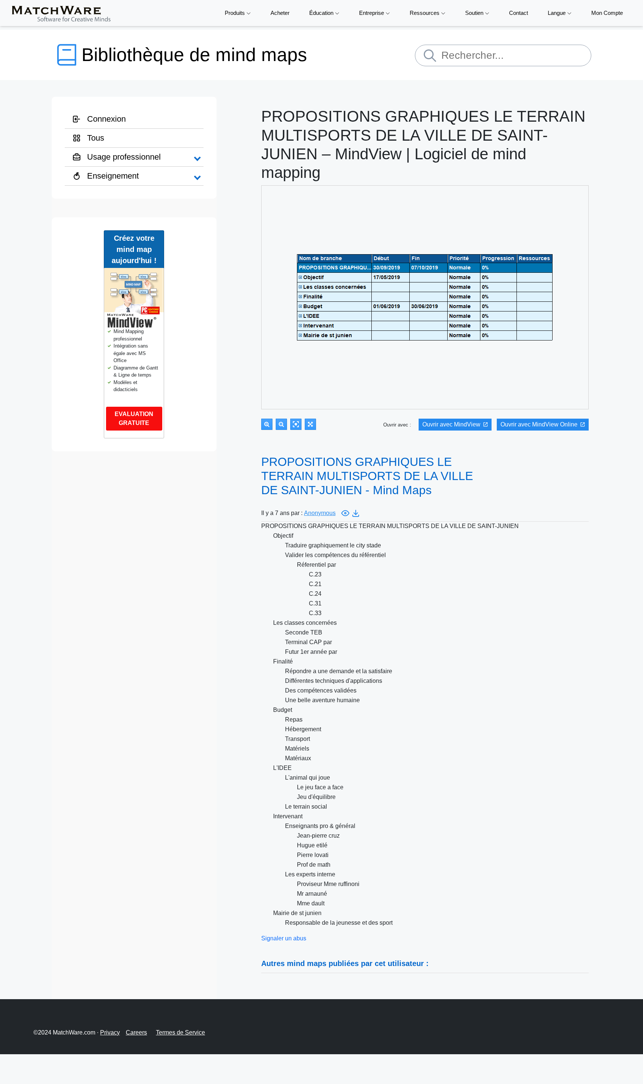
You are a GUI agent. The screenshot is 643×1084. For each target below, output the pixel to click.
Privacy (110, 1032)
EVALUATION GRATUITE (134, 418)
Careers (136, 1032)
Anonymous (320, 513)
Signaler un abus (283, 938)
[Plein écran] (310, 424)
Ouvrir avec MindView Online (539, 424)
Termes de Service (180, 1032)
